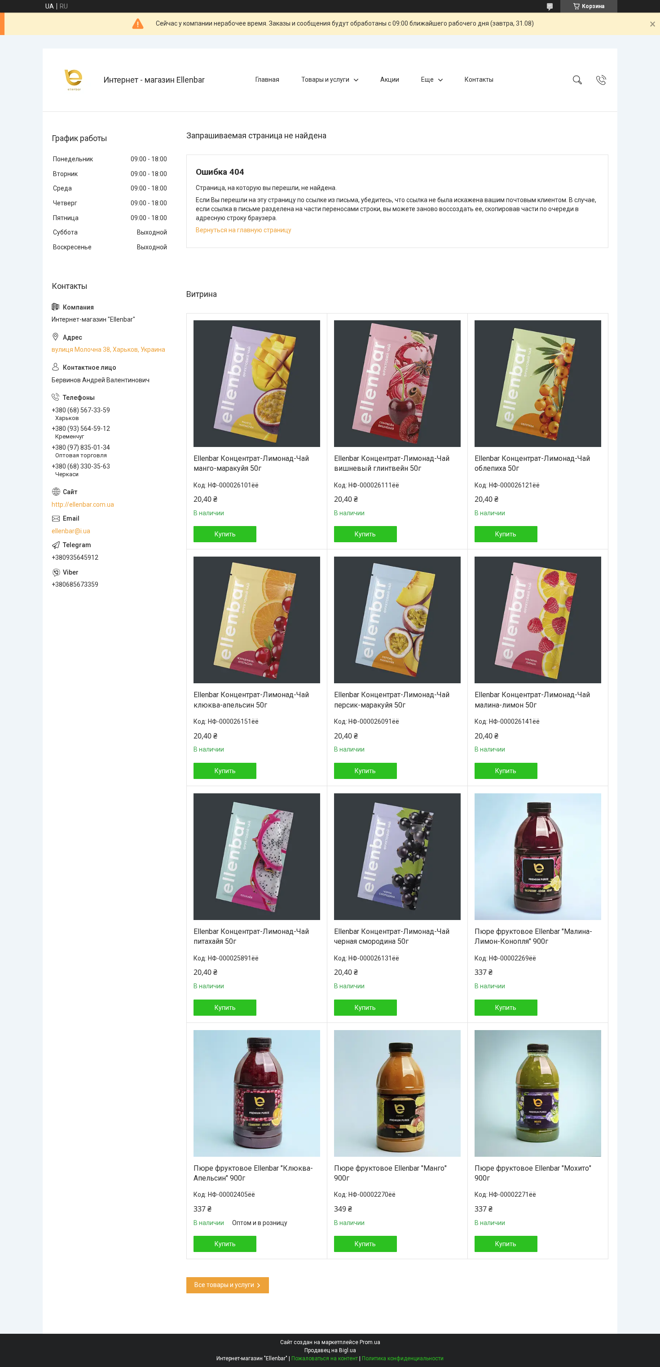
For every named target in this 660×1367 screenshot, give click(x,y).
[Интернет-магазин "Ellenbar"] (74, 80)
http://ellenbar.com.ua (83, 504)
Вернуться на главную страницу (243, 230)
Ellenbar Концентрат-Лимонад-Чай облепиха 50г (532, 463)
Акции (389, 79)
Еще (427, 79)
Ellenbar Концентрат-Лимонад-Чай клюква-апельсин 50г (251, 699)
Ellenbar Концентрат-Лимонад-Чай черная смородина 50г (391, 936)
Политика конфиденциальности (403, 1358)
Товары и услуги (325, 79)
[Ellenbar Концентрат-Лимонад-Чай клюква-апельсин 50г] (257, 620)
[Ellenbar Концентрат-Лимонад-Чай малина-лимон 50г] (538, 620)
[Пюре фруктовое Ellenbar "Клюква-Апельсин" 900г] (257, 1093)
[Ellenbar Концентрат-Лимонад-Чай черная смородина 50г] (397, 856)
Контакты (479, 79)
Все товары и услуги (224, 1284)
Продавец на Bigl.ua (330, 1350)
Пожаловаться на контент (324, 1358)
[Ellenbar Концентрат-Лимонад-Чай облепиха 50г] (538, 383)
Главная (267, 79)
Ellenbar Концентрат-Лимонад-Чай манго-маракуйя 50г (251, 463)
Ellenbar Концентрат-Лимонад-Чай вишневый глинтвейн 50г (391, 463)
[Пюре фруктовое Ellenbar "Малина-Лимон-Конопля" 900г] (538, 856)
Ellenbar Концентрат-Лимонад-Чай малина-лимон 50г (532, 699)
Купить (225, 534)
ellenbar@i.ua (71, 531)
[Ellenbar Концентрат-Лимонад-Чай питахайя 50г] (257, 856)
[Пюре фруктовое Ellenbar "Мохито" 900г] (538, 1093)
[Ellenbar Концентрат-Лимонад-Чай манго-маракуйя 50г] (257, 383)
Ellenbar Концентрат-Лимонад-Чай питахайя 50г (251, 936)
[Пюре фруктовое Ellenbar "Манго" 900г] (397, 1093)
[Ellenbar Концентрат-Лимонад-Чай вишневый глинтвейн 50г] (397, 383)
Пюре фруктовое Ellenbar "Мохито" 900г (533, 1173)
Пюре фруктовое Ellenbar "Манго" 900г (390, 1173)
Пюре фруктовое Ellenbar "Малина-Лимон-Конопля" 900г (533, 936)
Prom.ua (370, 1342)
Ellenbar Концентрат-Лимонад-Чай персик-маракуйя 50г (391, 699)
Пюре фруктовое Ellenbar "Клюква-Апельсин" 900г (253, 1173)
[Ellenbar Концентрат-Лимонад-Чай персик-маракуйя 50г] (397, 620)
